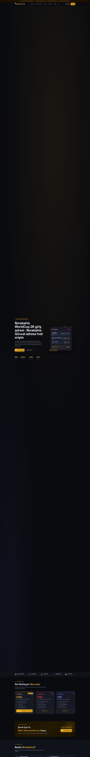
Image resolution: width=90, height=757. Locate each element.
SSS (58, 3)
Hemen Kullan (66, 730)
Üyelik (55, 3)
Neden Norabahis (39, 3)
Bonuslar (32, 3)
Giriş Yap (67, 3)
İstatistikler (50, 3)
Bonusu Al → (24, 710)
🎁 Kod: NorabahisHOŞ (66, 727)
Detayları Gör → (65, 710)
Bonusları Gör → (30, 350)
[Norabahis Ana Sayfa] (20, 4)
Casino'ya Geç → (45, 710)
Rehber (45, 3)
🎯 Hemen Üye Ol (19, 350)
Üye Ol (73, 3)
